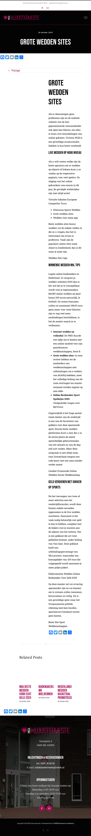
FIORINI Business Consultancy (64, 823)
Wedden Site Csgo (57, 257)
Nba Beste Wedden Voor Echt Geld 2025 (25, 692)
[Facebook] (42, 808)
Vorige (15, 70)
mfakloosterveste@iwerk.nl (58, 3)
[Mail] (49, 808)
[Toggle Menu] (86, 18)
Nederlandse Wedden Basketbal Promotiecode (66, 692)
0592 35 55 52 (48, 763)
